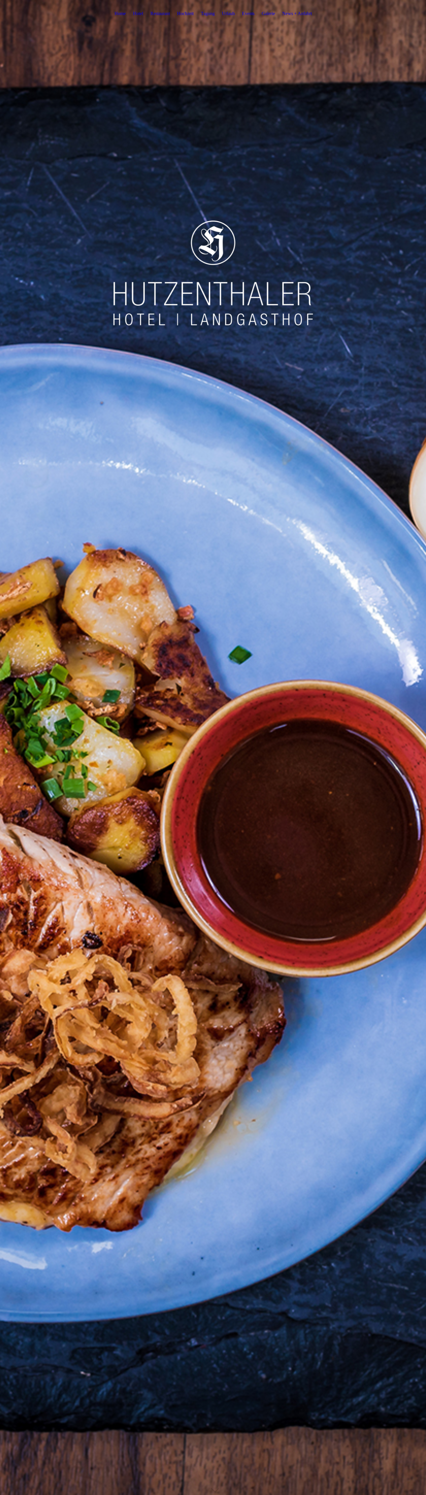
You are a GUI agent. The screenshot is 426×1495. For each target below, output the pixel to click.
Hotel (138, 13)
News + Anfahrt (297, 13)
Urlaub (228, 13)
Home (120, 13)
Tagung (208, 13)
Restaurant (160, 13)
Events (248, 13)
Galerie (268, 13)
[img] (213, 747)
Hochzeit (185, 13)
